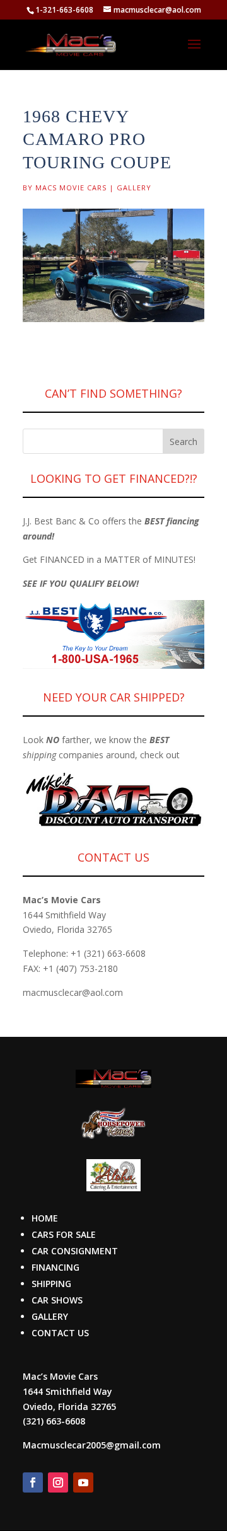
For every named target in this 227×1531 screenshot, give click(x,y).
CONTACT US (60, 1333)
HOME (45, 1218)
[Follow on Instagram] (58, 1482)
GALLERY (50, 1316)
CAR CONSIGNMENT (75, 1251)
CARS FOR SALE (64, 1234)
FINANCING (55, 1267)
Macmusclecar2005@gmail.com (92, 1445)
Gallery (134, 187)
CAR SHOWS (57, 1300)
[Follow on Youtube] (83, 1482)
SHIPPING (51, 1284)
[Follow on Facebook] (33, 1482)
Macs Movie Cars (71, 187)
